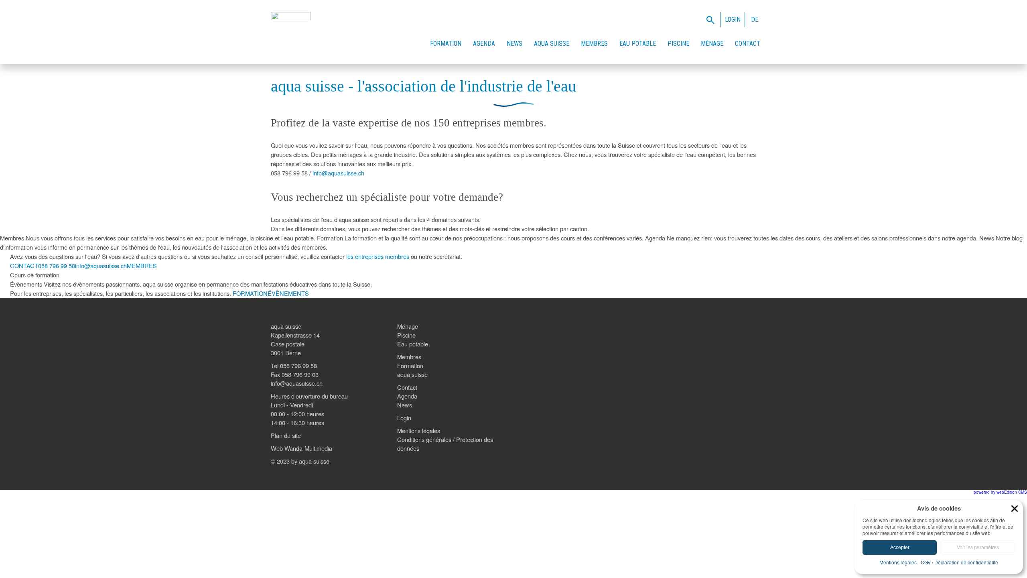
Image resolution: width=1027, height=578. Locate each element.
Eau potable (412, 344)
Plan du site (286, 435)
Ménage (407, 326)
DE (754, 19)
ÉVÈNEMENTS (288, 293)
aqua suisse (412, 374)
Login (404, 417)
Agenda (407, 396)
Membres (409, 356)
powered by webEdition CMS (1000, 492)
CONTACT (747, 43)
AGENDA (484, 43)
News (404, 405)
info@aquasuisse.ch (338, 173)
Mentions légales (418, 430)
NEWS (514, 43)
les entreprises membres (377, 256)
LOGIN (733, 19)
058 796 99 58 (56, 265)
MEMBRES (594, 43)
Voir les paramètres (978, 547)
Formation (410, 365)
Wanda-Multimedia (308, 448)
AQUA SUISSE (551, 43)
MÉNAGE (712, 43)
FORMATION (445, 43)
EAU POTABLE (637, 43)
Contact (407, 387)
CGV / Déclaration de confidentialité (959, 562)
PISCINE (678, 43)
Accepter (899, 547)
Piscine (406, 335)
